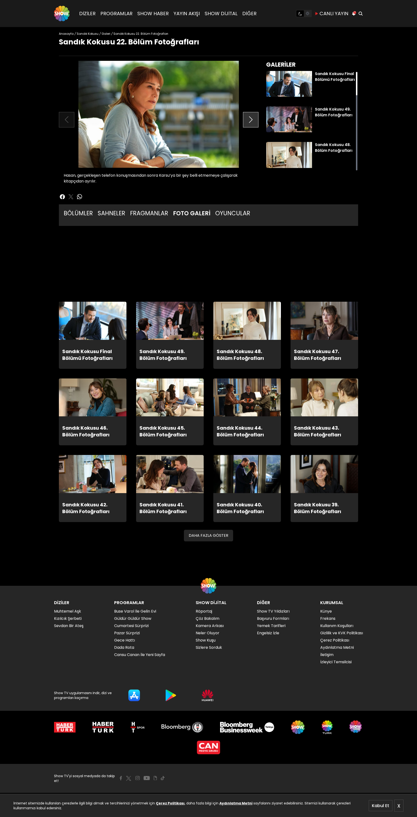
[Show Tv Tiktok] (163, 778)
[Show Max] (356, 727)
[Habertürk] (65, 727)
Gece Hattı (124, 640)
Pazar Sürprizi (127, 633)
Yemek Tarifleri (271, 625)
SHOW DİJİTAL (221, 13)
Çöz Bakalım (207, 618)
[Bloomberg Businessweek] (247, 727)
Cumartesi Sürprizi (131, 625)
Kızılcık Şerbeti (68, 618)
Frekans (327, 618)
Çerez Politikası (170, 803)
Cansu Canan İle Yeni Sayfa (139, 654)
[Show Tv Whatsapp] (79, 197)
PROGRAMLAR (116, 13)
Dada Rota (124, 647)
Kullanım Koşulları (336, 625)
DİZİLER (87, 13)
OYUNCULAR (232, 213)
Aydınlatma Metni (235, 803)
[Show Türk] (327, 727)
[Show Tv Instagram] (137, 778)
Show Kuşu (205, 640)
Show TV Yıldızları (273, 611)
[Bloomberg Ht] (182, 727)
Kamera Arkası (210, 625)
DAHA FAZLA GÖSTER (208, 535)
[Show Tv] (62, 13)
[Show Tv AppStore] (134, 695)
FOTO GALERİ (191, 213)
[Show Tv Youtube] (147, 778)
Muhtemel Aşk (67, 611)
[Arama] (360, 13)
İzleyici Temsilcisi (336, 662)
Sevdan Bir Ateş (68, 625)
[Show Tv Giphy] (155, 778)
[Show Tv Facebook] (121, 778)
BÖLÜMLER (78, 213)
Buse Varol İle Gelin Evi (135, 611)
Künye (326, 611)
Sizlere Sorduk (209, 647)
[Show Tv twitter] (71, 196)
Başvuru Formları (273, 618)
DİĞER (249, 13)
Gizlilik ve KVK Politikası (341, 633)
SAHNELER (111, 213)
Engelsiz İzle (268, 633)
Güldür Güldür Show (132, 618)
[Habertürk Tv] (103, 727)
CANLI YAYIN (334, 13)
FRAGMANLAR (149, 213)
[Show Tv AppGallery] (207, 695)
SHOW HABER (153, 13)
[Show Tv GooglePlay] (170, 695)
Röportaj (204, 611)
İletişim (327, 654)
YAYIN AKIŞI (187, 13)
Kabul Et (380, 806)
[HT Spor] (137, 727)
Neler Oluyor (207, 633)
